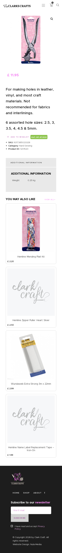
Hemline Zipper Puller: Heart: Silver (31, 320)
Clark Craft (39, 537)
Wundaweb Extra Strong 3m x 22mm (31, 383)
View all (49, 200)
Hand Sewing (25, 145)
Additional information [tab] (26, 162)
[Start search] (57, 5)
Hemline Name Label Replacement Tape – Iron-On (31, 449)
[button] (43, 5)
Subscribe (20, 518)
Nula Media (36, 544)
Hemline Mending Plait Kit (31, 256)
